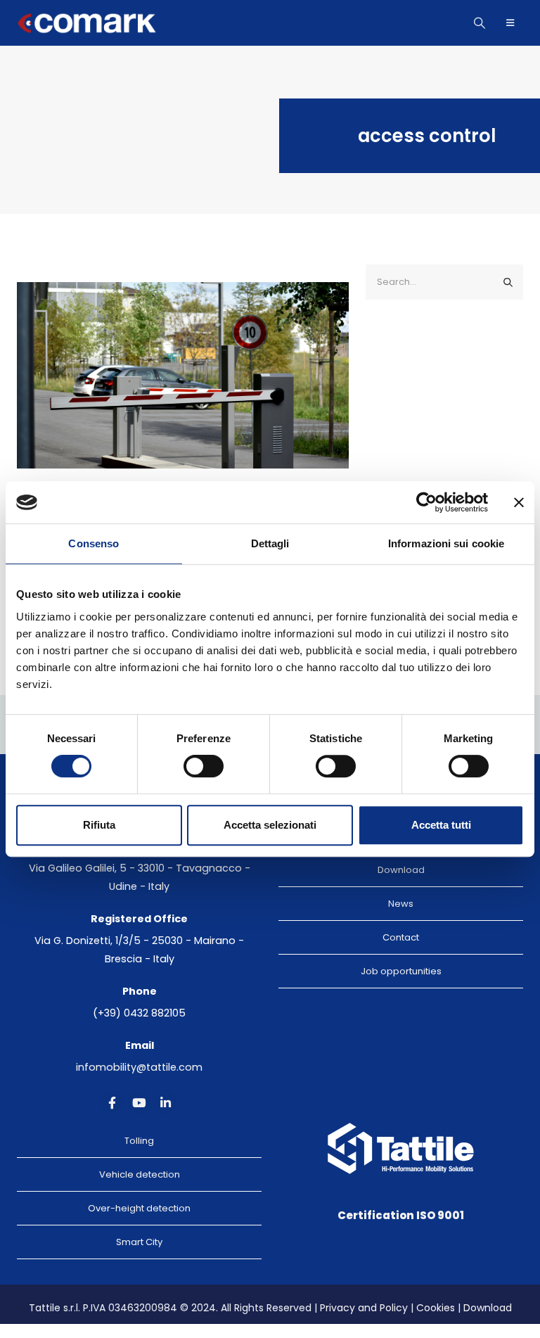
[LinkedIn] (165, 1102)
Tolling (139, 1140)
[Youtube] (138, 1102)
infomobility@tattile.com (139, 1067)
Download (401, 870)
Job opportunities (401, 971)
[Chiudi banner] (519, 502)
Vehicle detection (139, 1174)
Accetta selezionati (270, 825)
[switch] (204, 766)
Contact (400, 937)
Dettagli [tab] (270, 543)
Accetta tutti (441, 825)
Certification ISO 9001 (401, 1215)
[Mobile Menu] (510, 23)
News (400, 903)
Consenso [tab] (93, 543)
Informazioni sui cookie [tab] (446, 543)
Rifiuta (99, 825)
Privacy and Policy (364, 1308)
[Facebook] (112, 1102)
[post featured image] (183, 375)
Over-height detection (139, 1208)
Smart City (139, 1242)
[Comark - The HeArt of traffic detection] (87, 22)
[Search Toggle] (480, 23)
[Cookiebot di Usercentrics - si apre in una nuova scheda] (426, 502)
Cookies (435, 1308)
